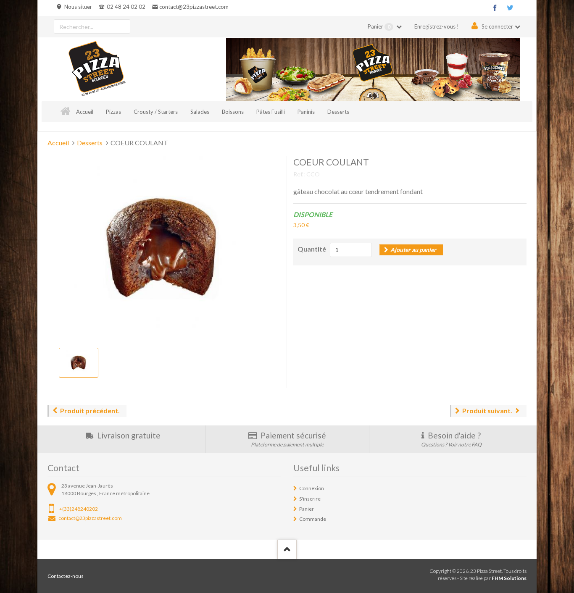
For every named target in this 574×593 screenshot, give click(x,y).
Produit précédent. (90, 411)
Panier (379, 26)
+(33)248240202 (78, 509)
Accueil (84, 111)
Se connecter (497, 26)
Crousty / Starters (156, 111)
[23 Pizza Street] (97, 69)
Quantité (312, 249)
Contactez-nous (65, 576)
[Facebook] (495, 7)
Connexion (311, 488)
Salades (199, 111)
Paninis (306, 111)
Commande (312, 519)
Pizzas (113, 111)
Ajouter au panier (413, 249)
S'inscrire (310, 499)
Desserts (338, 111)
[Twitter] (510, 7)
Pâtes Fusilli (270, 111)
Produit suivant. (487, 411)
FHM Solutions (509, 578)
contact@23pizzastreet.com (193, 6)
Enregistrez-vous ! (436, 26)
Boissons (233, 111)
